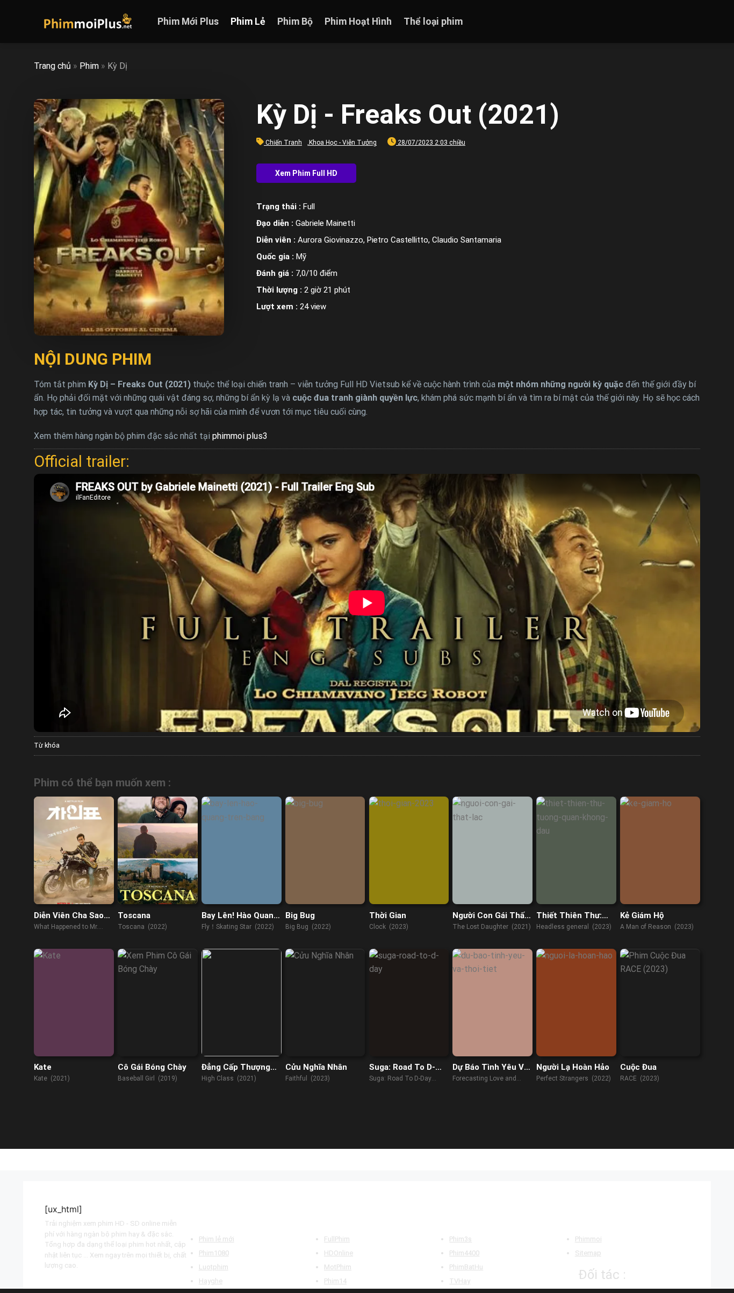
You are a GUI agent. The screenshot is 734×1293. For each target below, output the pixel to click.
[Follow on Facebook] (651, 21)
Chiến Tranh (283, 142)
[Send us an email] (693, 21)
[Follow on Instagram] (665, 21)
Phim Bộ (295, 21)
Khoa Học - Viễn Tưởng (343, 142)
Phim (89, 66)
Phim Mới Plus (188, 21)
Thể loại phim (433, 21)
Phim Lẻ (248, 21)
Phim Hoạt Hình (358, 21)
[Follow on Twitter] (679, 21)
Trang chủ (52, 66)
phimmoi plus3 (240, 436)
